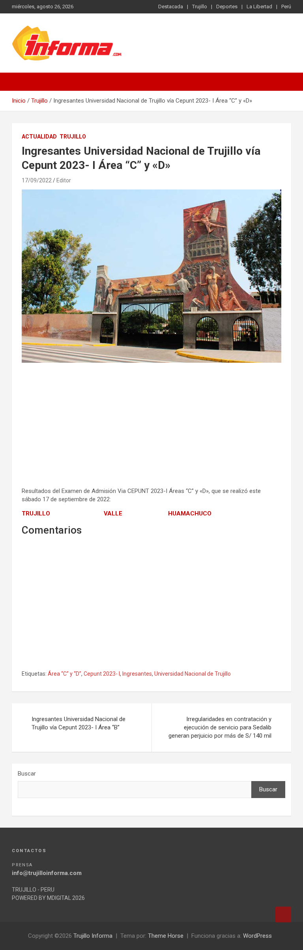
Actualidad (39, 136)
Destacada (170, 6)
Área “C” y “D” (64, 674)
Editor (63, 180)
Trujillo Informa (92, 935)
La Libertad (259, 6)
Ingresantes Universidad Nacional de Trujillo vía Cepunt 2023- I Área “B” (78, 723)
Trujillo (199, 6)
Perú (286, 6)
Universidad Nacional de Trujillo (192, 674)
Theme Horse (165, 935)
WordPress (257, 935)
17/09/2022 (37, 180)
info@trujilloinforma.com (47, 873)
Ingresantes (137, 674)
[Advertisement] (151, 426)
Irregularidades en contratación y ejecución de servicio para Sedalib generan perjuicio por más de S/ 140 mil (219, 727)
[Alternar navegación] (22, 82)
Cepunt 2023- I (102, 674)
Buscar (27, 773)
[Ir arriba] (283, 914)
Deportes (227, 6)
